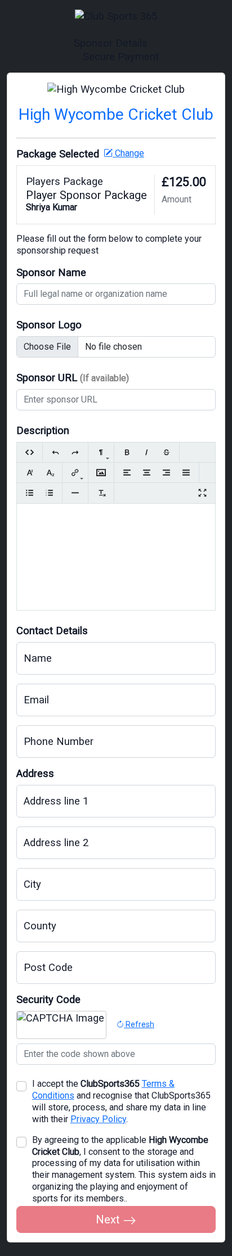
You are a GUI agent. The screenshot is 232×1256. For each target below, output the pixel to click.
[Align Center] (147, 472)
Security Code (48, 999)
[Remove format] (101, 493)
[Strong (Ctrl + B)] (127, 452)
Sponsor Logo (49, 325)
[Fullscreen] (202, 493)
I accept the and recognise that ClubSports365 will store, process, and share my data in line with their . (121, 1101)
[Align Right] (166, 472)
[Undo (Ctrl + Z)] (55, 452)
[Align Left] (127, 472)
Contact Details (52, 630)
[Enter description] (116, 522)
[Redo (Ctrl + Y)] (75, 452)
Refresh (139, 1024)
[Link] (75, 472)
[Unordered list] (29, 493)
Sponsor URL (72, 377)
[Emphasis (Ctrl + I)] (147, 452)
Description (42, 430)
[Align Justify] (186, 472)
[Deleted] (166, 452)
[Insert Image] (101, 472)
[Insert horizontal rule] (75, 493)
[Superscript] (29, 472)
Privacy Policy (98, 1119)
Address (35, 773)
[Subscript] (49, 472)
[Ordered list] (49, 493)
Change (128, 153)
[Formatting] (101, 452)
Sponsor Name (51, 272)
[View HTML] (29, 452)
